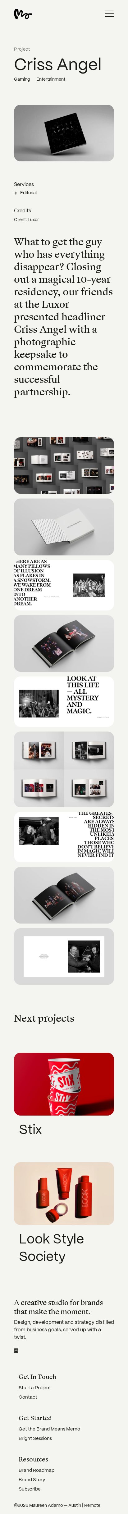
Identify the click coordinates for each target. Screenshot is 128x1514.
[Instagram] (16, 1350)
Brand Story (32, 1479)
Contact (28, 1397)
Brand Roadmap (36, 1470)
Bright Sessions (35, 1438)
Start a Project (35, 1388)
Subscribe (30, 1489)
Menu (109, 14)
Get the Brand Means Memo (49, 1429)
